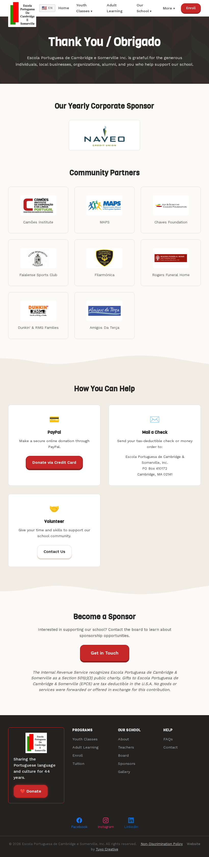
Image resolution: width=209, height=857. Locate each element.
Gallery (124, 772)
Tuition (78, 763)
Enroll (191, 8)
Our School (143, 8)
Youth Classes (82, 8)
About (123, 739)
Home (63, 8)
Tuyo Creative (107, 849)
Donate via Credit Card (54, 462)
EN (47, 8)
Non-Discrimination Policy (162, 844)
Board (123, 755)
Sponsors (126, 763)
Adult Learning (115, 8)
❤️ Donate (30, 791)
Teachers (126, 747)
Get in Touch (105, 653)
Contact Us (54, 551)
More (167, 8)
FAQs (168, 739)
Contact (170, 747)
